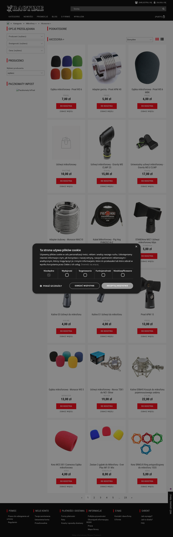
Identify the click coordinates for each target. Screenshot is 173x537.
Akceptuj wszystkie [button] (117, 286)
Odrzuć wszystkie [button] (84, 286)
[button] (51, 286)
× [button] (136, 247)
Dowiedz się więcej (90, 264)
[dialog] (86, 268)
